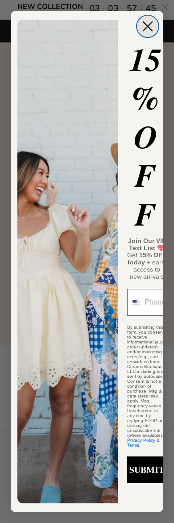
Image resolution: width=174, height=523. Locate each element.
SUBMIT (146, 469)
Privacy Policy (141, 440)
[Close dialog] (148, 26)
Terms (133, 445)
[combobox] (134, 302)
